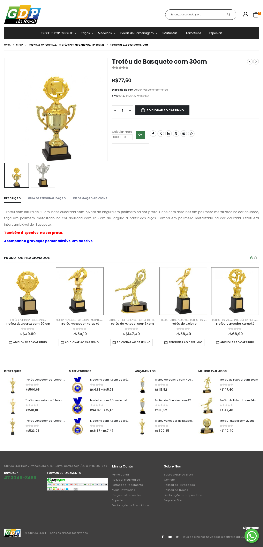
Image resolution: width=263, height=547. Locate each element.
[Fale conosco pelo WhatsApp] (252, 536)
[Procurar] (229, 15)
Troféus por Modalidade (23, 320)
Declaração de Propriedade (183, 495)
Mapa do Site (173, 500)
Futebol (112, 320)
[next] (256, 62)
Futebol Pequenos (126, 320)
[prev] (250, 62)
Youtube (170, 537)
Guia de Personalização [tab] (47, 198)
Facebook (153, 133)
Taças (85, 33)
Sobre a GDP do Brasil (178, 475)
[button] (5, 110)
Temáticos (193, 33)
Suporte (117, 500)
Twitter (160, 133)
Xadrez (42, 320)
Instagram (178, 537)
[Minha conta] (245, 14)
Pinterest (176, 133)
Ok (140, 135)
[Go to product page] (28, 291)
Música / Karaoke (66, 320)
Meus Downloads (123, 490)
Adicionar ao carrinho (165, 110)
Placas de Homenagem (137, 33)
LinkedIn (168, 133)
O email (183, 133)
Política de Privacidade (179, 485)
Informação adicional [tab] (91, 198)
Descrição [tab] (12, 198)
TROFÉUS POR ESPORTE (57, 33)
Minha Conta (120, 475)
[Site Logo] (22, 14)
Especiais (215, 33)
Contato (169, 480)
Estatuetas (169, 33)
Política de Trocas (176, 490)
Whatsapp (191, 133)
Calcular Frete (122, 132)
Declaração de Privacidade (130, 505)
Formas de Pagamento (127, 485)
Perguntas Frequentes (127, 495)
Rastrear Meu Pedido (126, 480)
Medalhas (105, 33)
